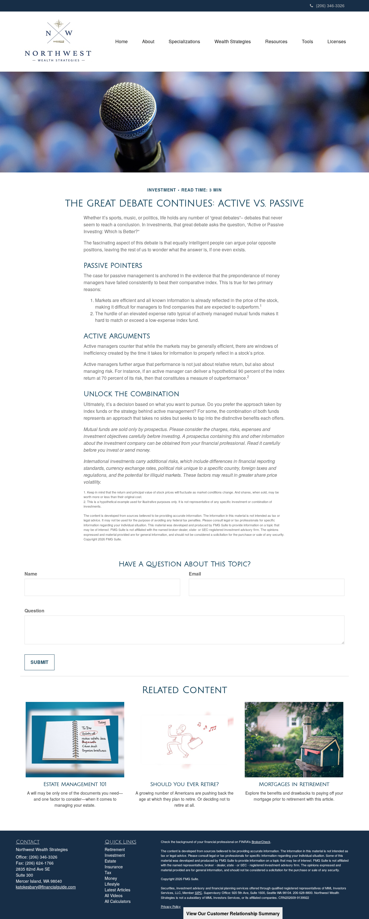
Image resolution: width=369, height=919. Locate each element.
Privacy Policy (171, 906)
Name (31, 574)
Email (195, 574)
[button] (148, 41)
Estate (110, 861)
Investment (115, 855)
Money (111, 878)
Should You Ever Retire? (184, 784)
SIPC (198, 892)
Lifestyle (112, 884)
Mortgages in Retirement (294, 784)
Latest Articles (117, 890)
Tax (108, 872)
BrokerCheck (261, 841)
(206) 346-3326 (330, 5)
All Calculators (118, 901)
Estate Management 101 (75, 784)
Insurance (114, 866)
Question (34, 610)
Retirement (115, 849)
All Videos (114, 895)
